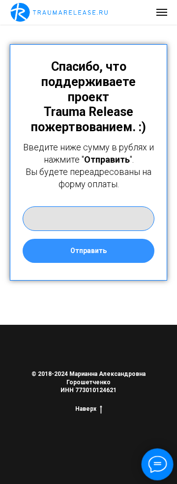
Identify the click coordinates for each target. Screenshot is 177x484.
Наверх (85, 408)
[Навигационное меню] (161, 12)
